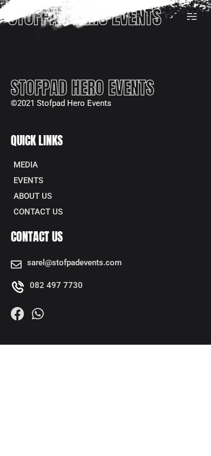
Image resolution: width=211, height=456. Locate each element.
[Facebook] (17, 313)
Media (26, 165)
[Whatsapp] (37, 313)
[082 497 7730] (17, 287)
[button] (192, 17)
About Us (33, 196)
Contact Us (38, 212)
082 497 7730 (56, 285)
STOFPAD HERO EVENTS (84, 17)
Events (28, 180)
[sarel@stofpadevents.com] (16, 264)
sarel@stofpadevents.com (74, 262)
